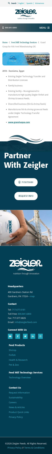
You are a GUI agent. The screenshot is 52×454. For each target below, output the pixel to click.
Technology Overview (20, 377)
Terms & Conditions (34, 447)
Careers (13, 402)
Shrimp (12, 350)
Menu (42, 27)
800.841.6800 (11, 27)
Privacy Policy (16, 417)
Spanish (29, 3)
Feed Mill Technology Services (24, 42)
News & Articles (17, 407)
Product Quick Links (19, 412)
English (21, 3)
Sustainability (15, 397)
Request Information (19, 392)
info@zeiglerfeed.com (26, 322)
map (32, 296)
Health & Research (18, 359)
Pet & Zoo (14, 364)
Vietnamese (39, 3)
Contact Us (15, 387)
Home (5, 42)
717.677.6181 (27, 182)
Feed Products (17, 345)
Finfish (12, 355)
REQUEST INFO (26, 196)
